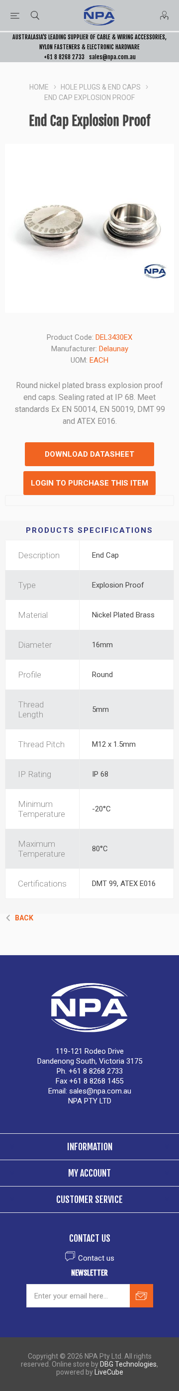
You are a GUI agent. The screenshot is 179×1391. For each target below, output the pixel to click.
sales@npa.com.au (112, 57)
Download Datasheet (89, 454)
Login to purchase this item (89, 483)
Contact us (96, 1258)
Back (24, 918)
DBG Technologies (128, 1364)
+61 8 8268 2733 (64, 57)
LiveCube (108, 1372)
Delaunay (113, 348)
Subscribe (141, 1295)
